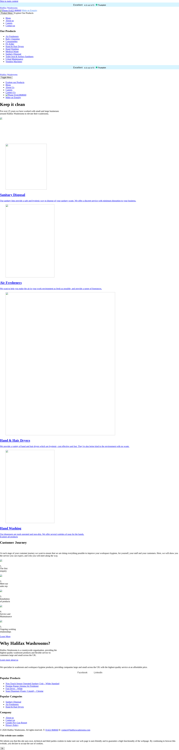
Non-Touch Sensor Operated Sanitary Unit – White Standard (32, 683)
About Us (10, 87)
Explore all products (9, 537)
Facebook (82, 672)
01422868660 (19, 95)
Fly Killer (10, 44)
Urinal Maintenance (14, 59)
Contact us (10, 25)
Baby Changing (13, 39)
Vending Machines (14, 61)
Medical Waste (12, 51)
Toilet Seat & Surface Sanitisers (19, 56)
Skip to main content (9, 1)
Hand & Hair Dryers (15, 46)
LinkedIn (98, 672)
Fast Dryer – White (14, 688)
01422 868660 (14, 10)
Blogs (8, 18)
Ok (2, 748)
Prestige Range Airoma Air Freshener (22, 686)
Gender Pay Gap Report (16, 722)
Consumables (11, 41)
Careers (9, 23)
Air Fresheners (12, 36)
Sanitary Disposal (13, 54)
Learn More (5, 636)
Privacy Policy (12, 725)
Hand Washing (12, 49)
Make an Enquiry (29, 10)
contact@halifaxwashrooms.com (75, 730)
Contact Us (11, 92)
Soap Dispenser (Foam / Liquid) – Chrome (24, 691)
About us (10, 20)
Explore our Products (15, 82)
